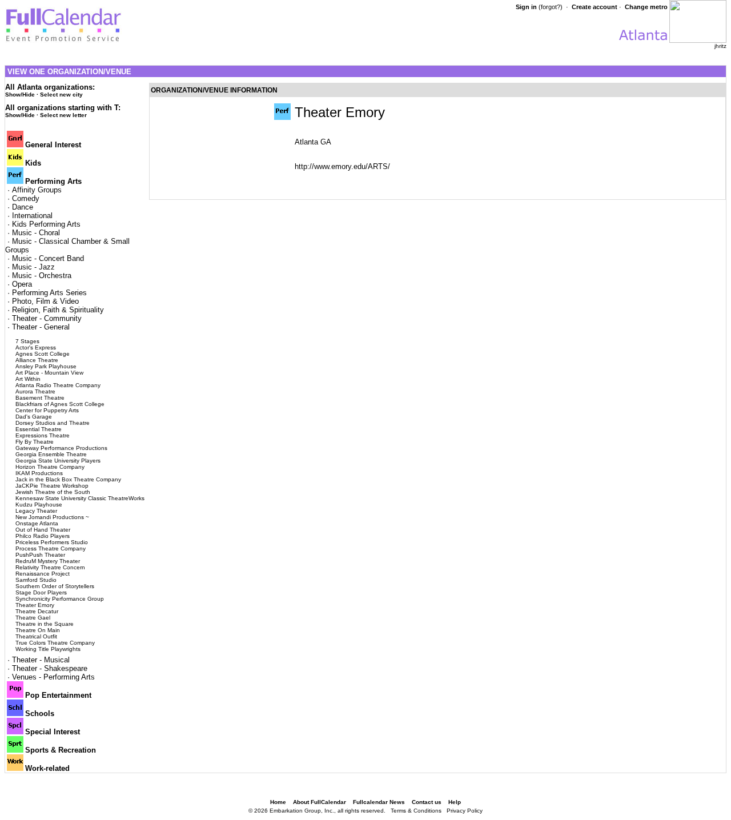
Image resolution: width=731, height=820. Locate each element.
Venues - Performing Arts (53, 677)
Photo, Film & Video (45, 301)
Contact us (426, 802)
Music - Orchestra (41, 275)
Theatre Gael (32, 617)
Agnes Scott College (42, 354)
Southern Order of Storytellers (54, 586)
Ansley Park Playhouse (46, 366)
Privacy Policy (465, 810)
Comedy (25, 198)
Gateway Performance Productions (61, 448)
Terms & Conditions (416, 810)
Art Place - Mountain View (49, 372)
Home (278, 802)
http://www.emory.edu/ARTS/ (342, 166)
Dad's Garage (33, 416)
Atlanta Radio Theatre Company (58, 385)
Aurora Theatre (35, 391)
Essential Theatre (38, 429)
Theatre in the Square (44, 624)
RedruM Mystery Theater (47, 561)
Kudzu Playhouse (38, 504)
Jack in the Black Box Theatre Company (68, 479)
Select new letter (63, 115)
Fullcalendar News (379, 802)
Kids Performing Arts (46, 224)
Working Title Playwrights (48, 649)
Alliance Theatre (36, 360)
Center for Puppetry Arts (47, 410)
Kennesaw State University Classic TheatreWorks (79, 498)
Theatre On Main (37, 630)
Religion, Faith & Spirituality (58, 310)
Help (454, 802)
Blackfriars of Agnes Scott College (60, 404)
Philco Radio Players (42, 536)
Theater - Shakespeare (49, 668)
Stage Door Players (41, 592)
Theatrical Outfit (36, 636)
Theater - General (41, 327)
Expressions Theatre (42, 435)
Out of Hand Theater (42, 529)
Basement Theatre (40, 398)
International (32, 215)
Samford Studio (36, 580)
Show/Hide (20, 94)
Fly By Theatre (34, 442)
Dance (22, 207)
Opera (22, 284)
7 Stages (27, 341)
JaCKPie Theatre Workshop (52, 486)
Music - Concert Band (48, 258)
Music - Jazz (33, 267)
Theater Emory (34, 605)
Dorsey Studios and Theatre (52, 423)
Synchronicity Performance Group (59, 599)
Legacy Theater (36, 511)
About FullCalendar (319, 802)
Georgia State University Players (58, 460)
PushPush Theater (40, 555)
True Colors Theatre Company (55, 643)
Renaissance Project (42, 573)
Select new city (61, 94)
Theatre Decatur (36, 611)
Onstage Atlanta (36, 523)
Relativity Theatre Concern (50, 567)
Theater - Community (47, 318)
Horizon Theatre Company (50, 467)
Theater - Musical (41, 660)
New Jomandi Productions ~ (52, 517)
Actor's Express (35, 347)
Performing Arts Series (49, 292)
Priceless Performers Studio (51, 542)
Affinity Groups (37, 190)
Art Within (28, 379)
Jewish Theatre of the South (52, 492)
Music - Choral (36, 232)
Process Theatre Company (50, 548)
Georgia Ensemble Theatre (51, 454)
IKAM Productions (39, 473)
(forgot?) (551, 6)
